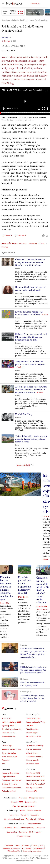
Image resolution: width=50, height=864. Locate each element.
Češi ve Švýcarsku (9, 784)
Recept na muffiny (33, 749)
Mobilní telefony (34, 823)
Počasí (17, 318)
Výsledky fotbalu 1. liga (11, 749)
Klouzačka (35, 815)
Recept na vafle (32, 760)
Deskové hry (12, 832)
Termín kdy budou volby (11, 729)
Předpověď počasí (36, 798)
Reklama (25, 846)
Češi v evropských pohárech (24, 806)
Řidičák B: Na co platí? (35, 784)
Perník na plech (32, 764)
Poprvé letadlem (8, 777)
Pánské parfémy (24, 836)
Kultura (18, 417)
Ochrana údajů (39, 848)
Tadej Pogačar (32, 729)
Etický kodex (26, 848)
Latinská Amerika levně (11, 787)
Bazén (22, 811)
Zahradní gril (31, 819)
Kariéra (34, 846)
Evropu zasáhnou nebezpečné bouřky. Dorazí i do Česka (29, 313)
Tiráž (41, 846)
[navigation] (3, 4)
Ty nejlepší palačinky (34, 746)
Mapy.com (23, 798)
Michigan (23, 243)
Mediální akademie (11, 848)
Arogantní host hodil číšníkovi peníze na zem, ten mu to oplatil (30, 363)
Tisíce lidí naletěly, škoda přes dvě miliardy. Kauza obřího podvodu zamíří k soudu (31, 438)
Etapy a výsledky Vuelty (35, 722)
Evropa (18, 269)
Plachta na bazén (34, 811)
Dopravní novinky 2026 (35, 780)
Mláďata (5, 247)
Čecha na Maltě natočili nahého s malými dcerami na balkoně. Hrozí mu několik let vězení (30, 262)
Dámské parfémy (27, 828)
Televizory (23, 832)
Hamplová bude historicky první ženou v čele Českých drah (30, 288)
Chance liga (7, 746)
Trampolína (13, 815)
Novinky (5, 37)
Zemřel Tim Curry (23, 414)
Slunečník (24, 815)
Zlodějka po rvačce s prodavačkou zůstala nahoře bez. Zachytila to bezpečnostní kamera (31, 389)
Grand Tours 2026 (33, 736)
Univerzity (33, 243)
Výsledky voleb (8, 726)
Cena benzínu (31, 802)
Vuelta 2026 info (32, 718)
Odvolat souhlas (14, 851)
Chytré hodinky (35, 832)
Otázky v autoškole (34, 787)
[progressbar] (25, 112)
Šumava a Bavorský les (11, 780)
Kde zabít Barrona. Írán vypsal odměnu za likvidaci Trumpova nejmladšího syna (6, 588)
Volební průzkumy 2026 (11, 722)
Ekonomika (19, 293)
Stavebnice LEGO (10, 828)
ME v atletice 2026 (9, 756)
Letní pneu (40, 828)
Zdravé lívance (32, 753)
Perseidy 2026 (17, 802)
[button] (47, 90)
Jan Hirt (29, 726)
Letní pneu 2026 (33, 773)
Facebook (9, 846)
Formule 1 (6, 760)
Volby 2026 (6, 718)
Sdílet (16, 46)
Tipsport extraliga (9, 753)
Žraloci (42, 243)
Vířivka (41, 819)
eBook (7, 46)
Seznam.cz (35, 4)
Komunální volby (9, 736)
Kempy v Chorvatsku (10, 773)
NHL (4, 764)
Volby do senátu (8, 733)
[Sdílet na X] (47, 235)
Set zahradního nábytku (14, 819)
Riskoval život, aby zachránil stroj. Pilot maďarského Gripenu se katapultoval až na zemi (31, 336)
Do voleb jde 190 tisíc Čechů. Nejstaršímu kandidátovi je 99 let (24, 584)
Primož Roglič (32, 733)
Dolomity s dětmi (9, 791)
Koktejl (17, 370)
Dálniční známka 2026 (35, 777)
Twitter (17, 846)
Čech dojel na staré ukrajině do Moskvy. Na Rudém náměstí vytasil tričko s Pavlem (42, 590)
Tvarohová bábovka (34, 756)
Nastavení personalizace (33, 851)
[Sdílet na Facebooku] (43, 235)
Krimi (17, 445)
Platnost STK (31, 791)
